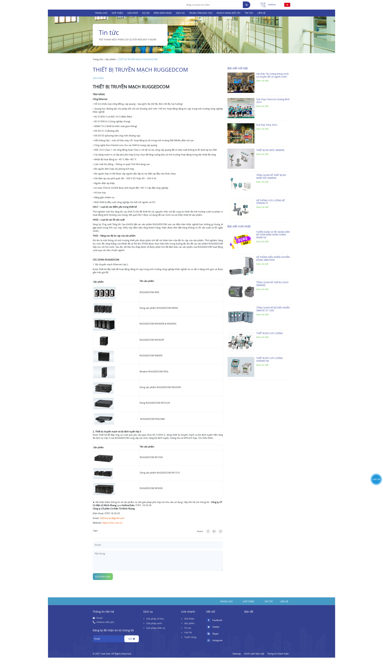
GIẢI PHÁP (132, 13)
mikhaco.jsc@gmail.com (112, 518)
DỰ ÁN (145, 13)
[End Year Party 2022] (240, 133)
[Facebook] (208, 531)
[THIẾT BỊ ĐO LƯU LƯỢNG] (240, 342)
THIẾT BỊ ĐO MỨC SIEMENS (270, 150)
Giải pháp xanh (154, 623)
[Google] (214, 531)
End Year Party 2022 (266, 125)
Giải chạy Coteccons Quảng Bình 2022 (273, 101)
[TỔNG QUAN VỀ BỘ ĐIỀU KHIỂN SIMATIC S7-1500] (240, 316)
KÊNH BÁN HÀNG (163, 13)
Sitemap (236, 653)
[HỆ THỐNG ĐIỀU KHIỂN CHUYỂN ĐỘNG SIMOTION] (240, 266)
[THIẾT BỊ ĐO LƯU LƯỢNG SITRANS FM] (240, 367)
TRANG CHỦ (101, 13)
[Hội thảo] (240, 83)
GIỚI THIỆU (117, 13)
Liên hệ (188, 632)
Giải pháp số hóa (155, 618)
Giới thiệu (189, 618)
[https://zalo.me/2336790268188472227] (376, 460)
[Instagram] (220, 531)
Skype (215, 633)
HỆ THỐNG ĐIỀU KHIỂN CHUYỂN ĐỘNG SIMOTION (273, 258)
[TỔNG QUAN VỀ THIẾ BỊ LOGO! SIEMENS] (240, 291)
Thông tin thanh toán (278, 653)
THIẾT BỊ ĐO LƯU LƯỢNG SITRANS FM (269, 359)
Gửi (130, 638)
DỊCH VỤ (180, 13)
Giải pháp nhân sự (155, 628)
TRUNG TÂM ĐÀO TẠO (200, 13)
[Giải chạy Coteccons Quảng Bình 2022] (240, 108)
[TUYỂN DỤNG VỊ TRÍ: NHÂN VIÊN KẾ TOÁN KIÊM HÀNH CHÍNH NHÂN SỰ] (240, 241)
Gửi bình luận (102, 576)
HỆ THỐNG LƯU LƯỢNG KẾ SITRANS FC (270, 202)
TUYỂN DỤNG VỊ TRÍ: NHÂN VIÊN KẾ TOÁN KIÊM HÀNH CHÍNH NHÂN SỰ (273, 235)
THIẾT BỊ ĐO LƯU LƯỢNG (269, 333)
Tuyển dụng (190, 637)
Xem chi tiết (262, 80)
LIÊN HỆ (261, 13)
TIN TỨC (249, 13)
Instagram (217, 640)
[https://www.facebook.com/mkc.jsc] (376, 467)
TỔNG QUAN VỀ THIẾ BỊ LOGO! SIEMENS (272, 284)
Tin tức (187, 628)
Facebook (217, 620)
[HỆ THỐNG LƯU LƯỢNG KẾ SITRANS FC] (240, 209)
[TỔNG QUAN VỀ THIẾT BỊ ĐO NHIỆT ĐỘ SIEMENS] (240, 184)
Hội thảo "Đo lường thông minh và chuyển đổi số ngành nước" (272, 75)
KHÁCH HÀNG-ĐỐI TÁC (229, 13)
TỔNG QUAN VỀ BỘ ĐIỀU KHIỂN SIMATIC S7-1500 (272, 309)
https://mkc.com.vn (112, 522)
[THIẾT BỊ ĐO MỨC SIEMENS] (240, 159)
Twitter (215, 626)
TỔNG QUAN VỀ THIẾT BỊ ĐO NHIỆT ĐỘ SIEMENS (271, 176)
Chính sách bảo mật (254, 653)
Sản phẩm (98, 78)
